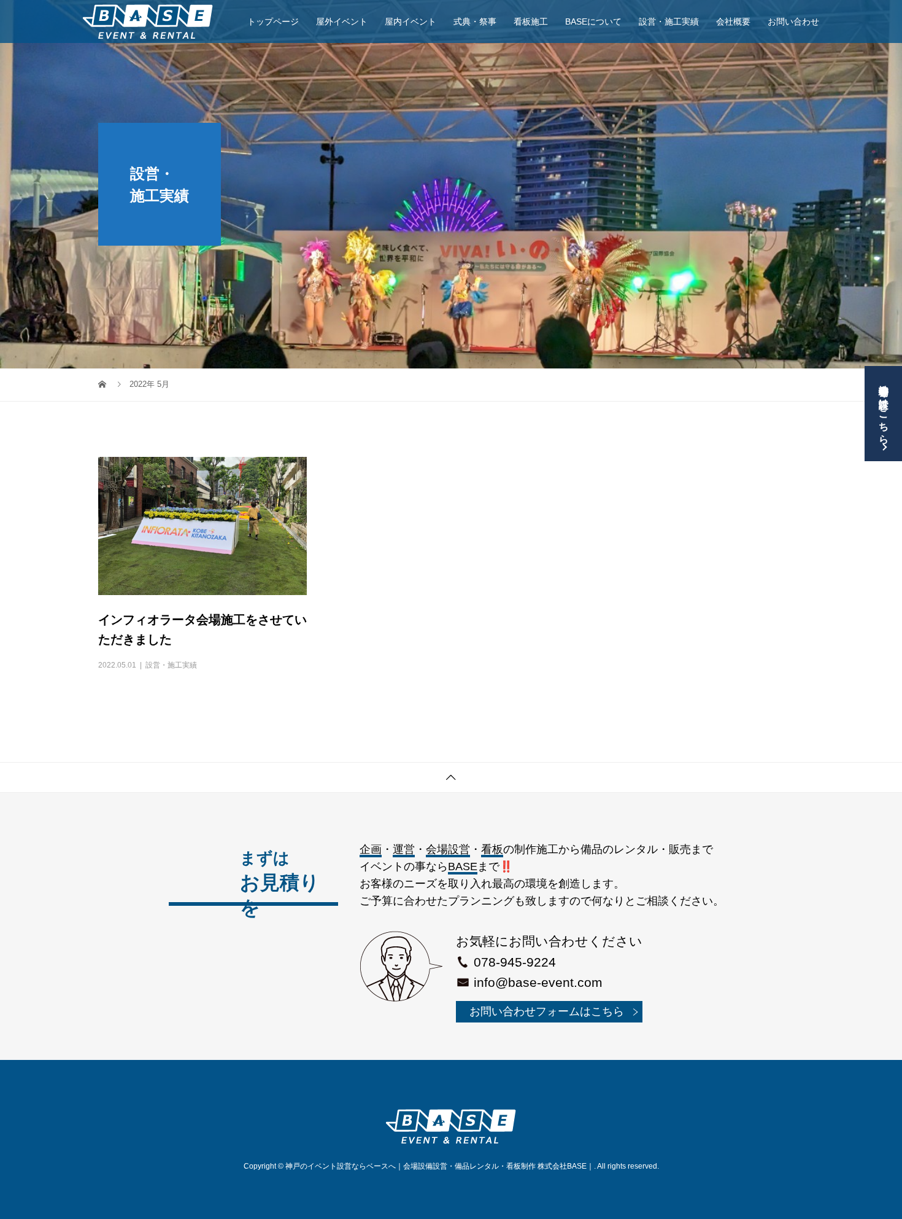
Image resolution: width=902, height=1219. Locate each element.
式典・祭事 (474, 21)
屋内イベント (410, 21)
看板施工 (531, 21)
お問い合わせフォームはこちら (546, 1011)
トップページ (273, 21)
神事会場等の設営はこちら (884, 408)
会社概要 (733, 21)
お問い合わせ (793, 21)
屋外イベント (342, 21)
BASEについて (593, 21)
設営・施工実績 (669, 21)
